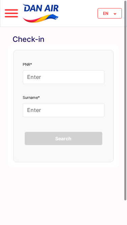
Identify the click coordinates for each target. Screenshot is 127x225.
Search (63, 138)
